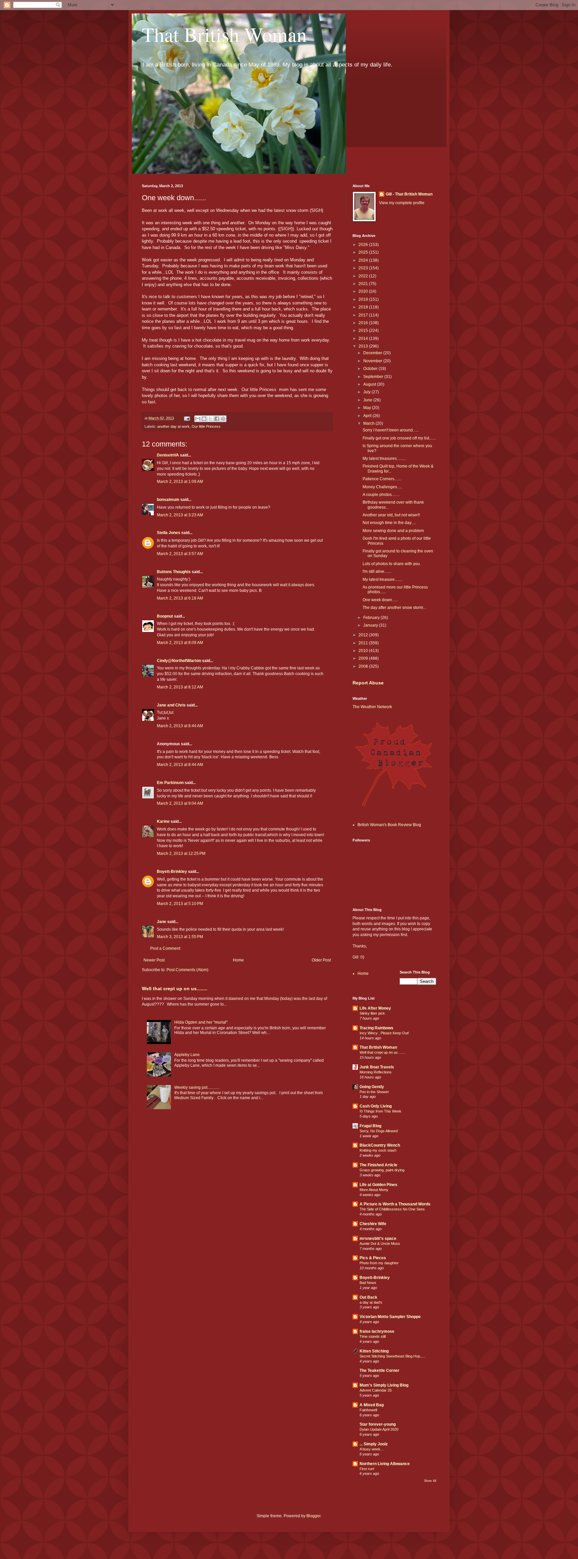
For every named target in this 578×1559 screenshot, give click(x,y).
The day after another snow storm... (394, 607)
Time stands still (373, 1336)
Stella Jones (168, 532)
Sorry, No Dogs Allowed (379, 1131)
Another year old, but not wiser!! (391, 515)
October (371, 368)
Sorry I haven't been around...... (391, 430)
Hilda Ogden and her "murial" (200, 1022)
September (373, 376)
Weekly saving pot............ (196, 1087)
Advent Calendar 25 (376, 1390)
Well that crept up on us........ (174, 988)
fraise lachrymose (377, 1331)
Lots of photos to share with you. (392, 563)
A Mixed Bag (372, 1405)
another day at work (173, 426)
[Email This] (197, 418)
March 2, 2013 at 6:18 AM (180, 598)
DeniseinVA (168, 455)
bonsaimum (168, 499)
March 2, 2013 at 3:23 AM (180, 515)
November (373, 361)
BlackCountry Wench (380, 1145)
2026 (364, 244)
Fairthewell (368, 1410)
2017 (364, 315)
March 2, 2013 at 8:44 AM (180, 726)
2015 (364, 330)
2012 (364, 635)
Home (238, 960)
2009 (364, 658)
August (370, 384)
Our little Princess (206, 426)
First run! (367, 1469)
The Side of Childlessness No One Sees (392, 1209)
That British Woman (224, 34)
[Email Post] (186, 418)
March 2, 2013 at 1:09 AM (180, 481)
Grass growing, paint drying (382, 1170)
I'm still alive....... (377, 571)
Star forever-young (378, 1424)
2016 (364, 322)
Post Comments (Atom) (187, 969)
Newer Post (154, 960)
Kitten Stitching (374, 1351)
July (367, 392)
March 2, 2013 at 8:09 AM (180, 642)
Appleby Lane (187, 1054)
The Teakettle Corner (379, 1370)
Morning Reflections (376, 1072)
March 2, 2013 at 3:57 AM (180, 553)
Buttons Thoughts (174, 571)
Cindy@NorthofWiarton (179, 660)
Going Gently (372, 1086)
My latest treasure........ (383, 579)
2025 (364, 252)
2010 (364, 650)
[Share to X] (210, 418)
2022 (364, 276)
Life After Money (375, 1008)
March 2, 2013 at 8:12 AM (180, 687)
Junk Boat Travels (377, 1067)
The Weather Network (372, 706)
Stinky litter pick (372, 1013)
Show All (430, 1480)
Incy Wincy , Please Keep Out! (384, 1033)
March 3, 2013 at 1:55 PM (180, 936)
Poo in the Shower (374, 1092)
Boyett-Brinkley (172, 871)
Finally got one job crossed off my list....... (399, 438)
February (372, 617)
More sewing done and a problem (393, 530)
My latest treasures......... (384, 458)
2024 (364, 260)
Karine (163, 821)
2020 (364, 291)
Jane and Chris (171, 705)
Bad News (368, 1283)
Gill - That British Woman (409, 194)
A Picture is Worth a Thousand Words (395, 1204)
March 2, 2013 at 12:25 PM (181, 853)
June (368, 400)
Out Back (368, 1297)
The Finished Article (378, 1165)
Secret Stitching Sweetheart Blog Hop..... (392, 1356)
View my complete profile (401, 203)
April (368, 415)
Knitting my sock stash (378, 1150)
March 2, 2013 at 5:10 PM (180, 903)
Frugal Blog (370, 1126)
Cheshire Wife (373, 1223)
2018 (364, 307)
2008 (364, 666)
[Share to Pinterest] (223, 418)
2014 (364, 338)
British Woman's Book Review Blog (389, 824)
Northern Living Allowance (385, 1463)
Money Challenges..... (382, 487)
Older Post (321, 960)
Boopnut (165, 616)
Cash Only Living (376, 1106)
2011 (364, 643)
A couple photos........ (381, 494)
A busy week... (371, 1449)
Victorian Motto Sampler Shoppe (390, 1316)
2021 (364, 283)
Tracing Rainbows (376, 1028)
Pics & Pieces (373, 1258)
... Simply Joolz (374, 1444)
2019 (364, 299)
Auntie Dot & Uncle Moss (380, 1244)
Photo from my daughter (379, 1263)
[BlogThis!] (204, 418)
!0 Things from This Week (380, 1111)
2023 (364, 268)
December (373, 353)
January (371, 625)
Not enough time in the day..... (389, 522)
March (369, 423)
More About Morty (374, 1190)
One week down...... (380, 600)
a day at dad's (371, 1302)
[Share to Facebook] (216, 418)
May (367, 407)
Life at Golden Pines (378, 1184)
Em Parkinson (170, 782)
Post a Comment (165, 948)
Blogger (313, 1516)
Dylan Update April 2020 (379, 1429)
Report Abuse (368, 682)
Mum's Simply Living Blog (384, 1385)
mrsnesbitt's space (378, 1238)
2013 (364, 346)
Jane (161, 921)
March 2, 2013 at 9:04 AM (180, 803)
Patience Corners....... (382, 479)
